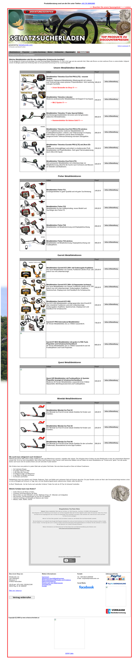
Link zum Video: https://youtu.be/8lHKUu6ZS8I (69, 556)
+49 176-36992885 (88, 3)
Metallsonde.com (26, 45)
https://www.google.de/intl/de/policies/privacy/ (69, 528)
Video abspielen (71, 560)
